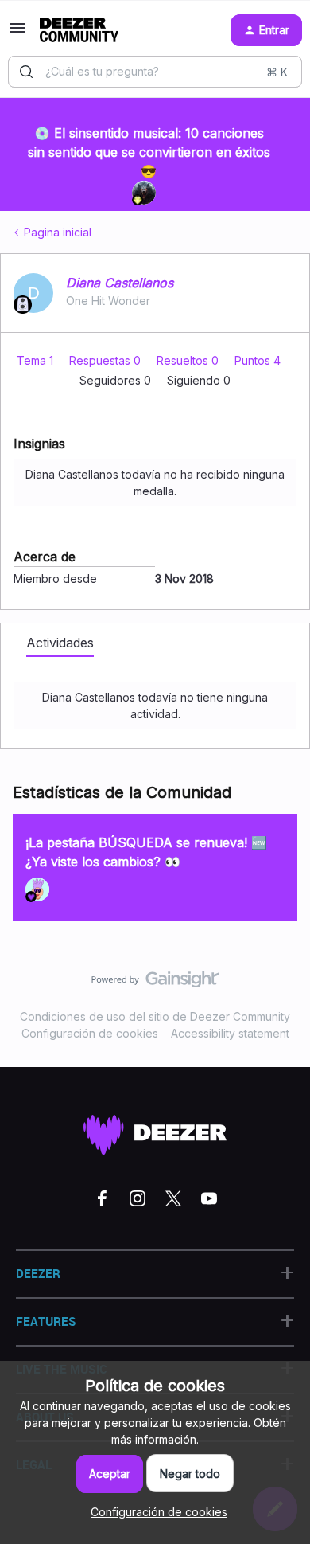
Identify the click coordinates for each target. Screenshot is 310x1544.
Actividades (60, 643)
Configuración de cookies (89, 1033)
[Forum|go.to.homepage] (79, 30)
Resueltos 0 (189, 360)
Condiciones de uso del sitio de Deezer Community (155, 1016)
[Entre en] (26, 72)
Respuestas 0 (106, 360)
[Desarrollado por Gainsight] (155, 983)
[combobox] (155, 72)
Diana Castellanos (119, 283)
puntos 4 (257, 360)
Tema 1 (36, 360)
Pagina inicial (57, 232)
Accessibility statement (230, 1033)
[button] (17, 33)
